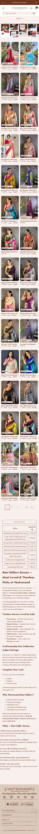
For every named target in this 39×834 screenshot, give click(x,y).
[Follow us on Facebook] (5, 797)
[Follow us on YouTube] (26, 797)
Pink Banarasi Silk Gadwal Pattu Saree (15, 546)
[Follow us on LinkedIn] (33, 797)
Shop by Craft (19, 824)
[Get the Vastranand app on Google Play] (27, 804)
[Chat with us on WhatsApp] (31, 8)
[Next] (31, 507)
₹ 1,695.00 (32, 555)
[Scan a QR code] (34, 13)
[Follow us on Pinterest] (19, 797)
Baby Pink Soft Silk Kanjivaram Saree (15, 550)
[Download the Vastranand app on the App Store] (12, 804)
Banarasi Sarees (27, 604)
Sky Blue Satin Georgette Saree (15, 560)
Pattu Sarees (10, 602)
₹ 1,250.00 (32, 546)
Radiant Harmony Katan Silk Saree (15, 563)
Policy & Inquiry (19, 810)
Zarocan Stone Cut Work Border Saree (15, 543)
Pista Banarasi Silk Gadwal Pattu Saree (15, 533)
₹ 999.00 (32, 538)
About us (19, 820)
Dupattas (9, 679)
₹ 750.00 (32, 567)
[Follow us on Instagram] (12, 797)
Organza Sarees (7, 604)
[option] (5, 30)
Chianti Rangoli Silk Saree (15, 567)
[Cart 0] (35, 8)
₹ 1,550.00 (32, 550)
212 (27, 507)
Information (19, 815)
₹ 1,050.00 (32, 543)
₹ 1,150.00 (32, 533)
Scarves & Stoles (12, 683)
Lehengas (9, 681)
